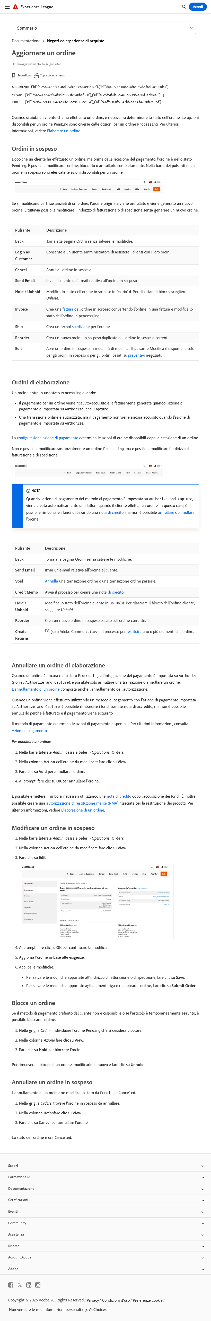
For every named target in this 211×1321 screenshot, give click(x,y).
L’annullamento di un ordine (36, 689)
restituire (134, 631)
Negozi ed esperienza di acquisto (75, 40)
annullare (166, 512)
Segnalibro (24, 75)
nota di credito (111, 512)
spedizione (81, 326)
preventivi (136, 355)
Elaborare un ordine (63, 130)
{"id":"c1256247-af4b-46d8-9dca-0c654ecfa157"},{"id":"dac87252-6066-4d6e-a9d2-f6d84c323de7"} (100, 86)
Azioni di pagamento (29, 730)
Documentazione (26, 40)
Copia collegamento (52, 75)
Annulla (51, 581)
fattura (68, 309)
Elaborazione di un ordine (82, 810)
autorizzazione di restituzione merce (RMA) (82, 803)
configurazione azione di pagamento (47, 437)
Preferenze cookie (148, 1300)
